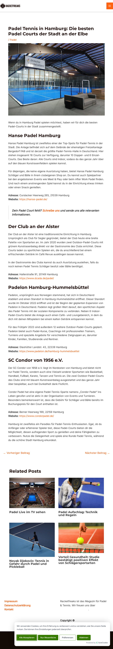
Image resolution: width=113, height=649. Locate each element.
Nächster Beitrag (97, 452)
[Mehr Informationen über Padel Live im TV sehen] (32, 492)
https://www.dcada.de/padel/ (36, 278)
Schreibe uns (50, 210)
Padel (13, 39)
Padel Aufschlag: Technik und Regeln (78, 513)
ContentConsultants (87, 620)
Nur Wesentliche (48, 637)
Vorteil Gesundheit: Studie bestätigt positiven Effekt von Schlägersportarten (78, 560)
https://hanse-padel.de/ (33, 199)
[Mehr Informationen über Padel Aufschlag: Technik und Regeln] (81, 492)
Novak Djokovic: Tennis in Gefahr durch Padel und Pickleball (29, 564)
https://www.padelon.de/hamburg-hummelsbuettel (49, 351)
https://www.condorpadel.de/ (36, 415)
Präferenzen (67, 637)
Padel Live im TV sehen (27, 512)
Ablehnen (83, 637)
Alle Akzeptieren (26, 637)
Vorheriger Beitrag (16, 452)
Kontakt (8, 609)
